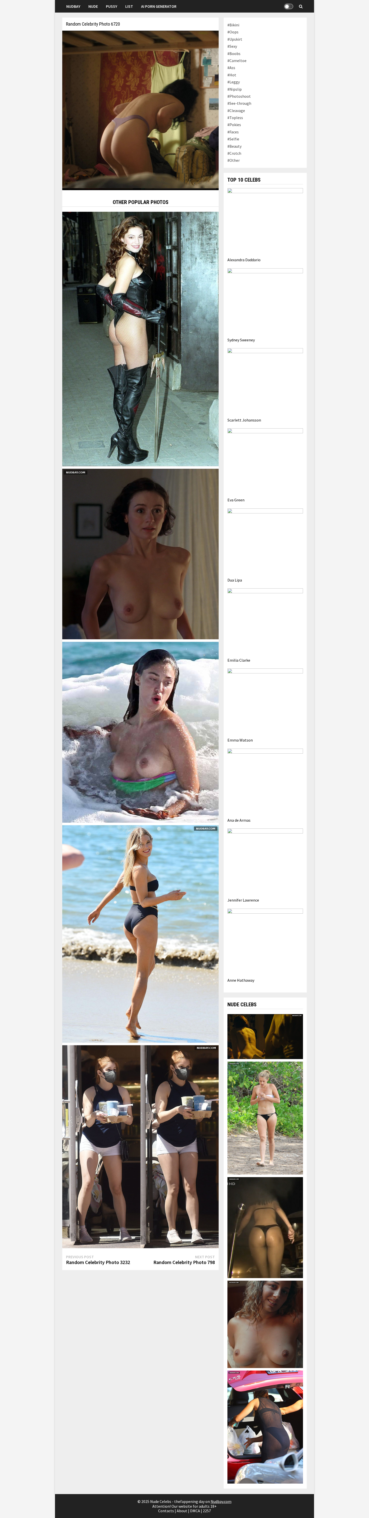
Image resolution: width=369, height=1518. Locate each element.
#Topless (235, 117)
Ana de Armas (239, 820)
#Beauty (234, 146)
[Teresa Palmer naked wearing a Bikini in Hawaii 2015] (265, 1117)
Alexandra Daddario (244, 259)
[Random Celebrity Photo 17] (140, 338)
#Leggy (233, 81)
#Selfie (233, 138)
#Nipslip (234, 89)
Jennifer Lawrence (243, 900)
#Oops (232, 31)
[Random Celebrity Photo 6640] (140, 731)
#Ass (231, 67)
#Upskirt (234, 39)
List (129, 6)
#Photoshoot (239, 96)
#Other (233, 160)
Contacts (166, 1510)
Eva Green (235, 499)
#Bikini (233, 24)
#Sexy (232, 46)
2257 (207, 1510)
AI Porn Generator (158, 6)
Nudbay (73, 6)
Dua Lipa (234, 580)
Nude (93, 6)
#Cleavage (236, 110)
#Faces (233, 131)
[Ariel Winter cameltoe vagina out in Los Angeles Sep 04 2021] (140, 1146)
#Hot (231, 74)
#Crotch (234, 153)
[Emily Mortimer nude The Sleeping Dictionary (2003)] (140, 553)
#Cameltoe (237, 60)
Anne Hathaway (240, 980)
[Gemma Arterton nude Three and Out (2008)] (265, 1035)
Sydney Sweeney (241, 339)
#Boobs (233, 53)
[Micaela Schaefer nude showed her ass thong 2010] (265, 1227)
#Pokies (234, 124)
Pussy (111, 6)
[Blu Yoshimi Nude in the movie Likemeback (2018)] (265, 1323)
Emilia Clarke (238, 660)
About (182, 1510)
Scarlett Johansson (244, 420)
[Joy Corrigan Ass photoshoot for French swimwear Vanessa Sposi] (140, 933)
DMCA (195, 1510)
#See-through (239, 103)
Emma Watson (240, 740)
